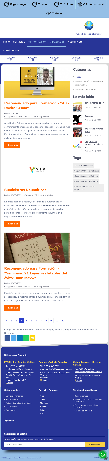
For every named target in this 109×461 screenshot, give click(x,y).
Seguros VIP (80, 171)
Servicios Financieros (14, 396)
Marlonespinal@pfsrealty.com (19, 369)
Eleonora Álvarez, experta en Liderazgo (86, 406)
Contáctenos (11, 50)
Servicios (19, 42)
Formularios (10, 410)
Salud (42, 400)
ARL (42, 414)
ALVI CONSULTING (94, 103)
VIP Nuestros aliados (86, 89)
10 (56, 320)
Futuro (42, 410)
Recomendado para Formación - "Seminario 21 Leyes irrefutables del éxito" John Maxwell (35, 273)
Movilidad (44, 403)
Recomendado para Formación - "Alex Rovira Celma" (37, 105)
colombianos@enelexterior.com (88, 371)
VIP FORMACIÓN (38, 42)
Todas (78, 77)
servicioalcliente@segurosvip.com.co (55, 369)
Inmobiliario (94, 171)
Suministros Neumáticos (25, 189)
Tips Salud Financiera (83, 165)
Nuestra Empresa (78, 42)
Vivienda (43, 407)
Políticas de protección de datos (18, 403)
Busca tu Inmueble (82, 396)
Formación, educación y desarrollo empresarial (88, 401)
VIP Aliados (57, 42)
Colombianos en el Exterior (86, 176)
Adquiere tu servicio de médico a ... (94, 144)
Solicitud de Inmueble (83, 411)
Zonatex (89, 116)
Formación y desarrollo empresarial (84, 188)
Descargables (11, 407)
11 (63, 320)
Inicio (6, 42)
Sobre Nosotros (12, 400)
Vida (42, 396)
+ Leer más (12, 145)
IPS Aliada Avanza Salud (94, 130)
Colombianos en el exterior (88, 34)
